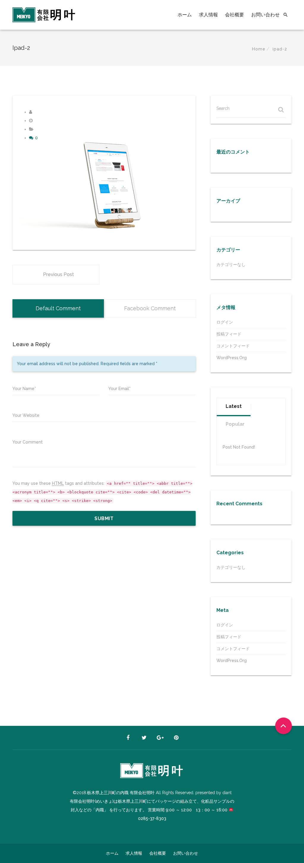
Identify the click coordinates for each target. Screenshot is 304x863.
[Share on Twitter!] (26, 240)
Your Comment (27, 442)
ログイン (224, 322)
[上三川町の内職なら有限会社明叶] (44, 15)
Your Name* (24, 388)
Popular (235, 424)
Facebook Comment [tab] (150, 308)
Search (222, 108)
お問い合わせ (265, 15)
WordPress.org (231, 357)
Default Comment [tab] (58, 308)
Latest (234, 406)
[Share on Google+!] (34, 240)
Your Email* (119, 388)
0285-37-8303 (152, 818)
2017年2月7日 (46, 120)
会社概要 (234, 15)
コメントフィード (233, 345)
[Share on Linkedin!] (43, 240)
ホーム (185, 15)
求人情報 (208, 15)
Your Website (25, 415)
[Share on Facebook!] (18, 240)
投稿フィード (228, 334)
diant (37, 112)
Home (258, 49)
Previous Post (58, 274)
